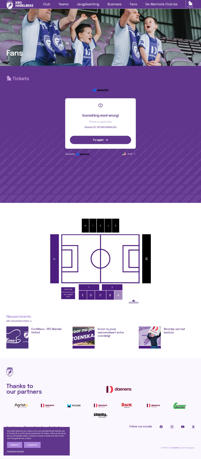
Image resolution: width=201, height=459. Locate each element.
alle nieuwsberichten (18, 320)
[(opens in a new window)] (119, 389)
